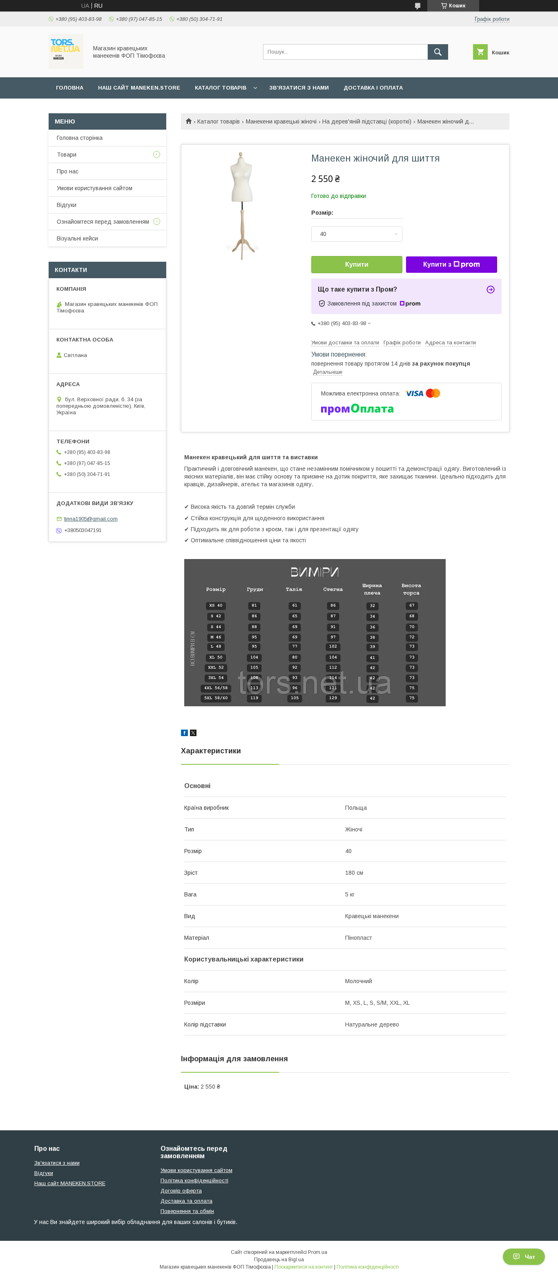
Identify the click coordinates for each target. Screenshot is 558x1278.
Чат (530, 1256)
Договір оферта (181, 1191)
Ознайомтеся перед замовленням (103, 221)
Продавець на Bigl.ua (279, 1259)
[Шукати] (438, 52)
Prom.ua (317, 1252)
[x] (193, 734)
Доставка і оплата (373, 88)
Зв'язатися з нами (57, 1163)
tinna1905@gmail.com (91, 519)
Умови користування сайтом (94, 188)
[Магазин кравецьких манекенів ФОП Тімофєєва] (66, 66)
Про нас (67, 171)
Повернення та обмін (187, 1211)
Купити (356, 264)
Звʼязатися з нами (299, 88)
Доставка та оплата (186, 1201)
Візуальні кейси (77, 238)
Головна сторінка (80, 138)
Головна (69, 88)
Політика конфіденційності (194, 1180)
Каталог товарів (220, 88)
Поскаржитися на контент (304, 1267)
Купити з (437, 264)
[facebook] (184, 734)
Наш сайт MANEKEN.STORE (139, 88)
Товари (66, 154)
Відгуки (66, 205)
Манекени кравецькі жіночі (281, 121)
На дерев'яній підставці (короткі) (366, 121)
